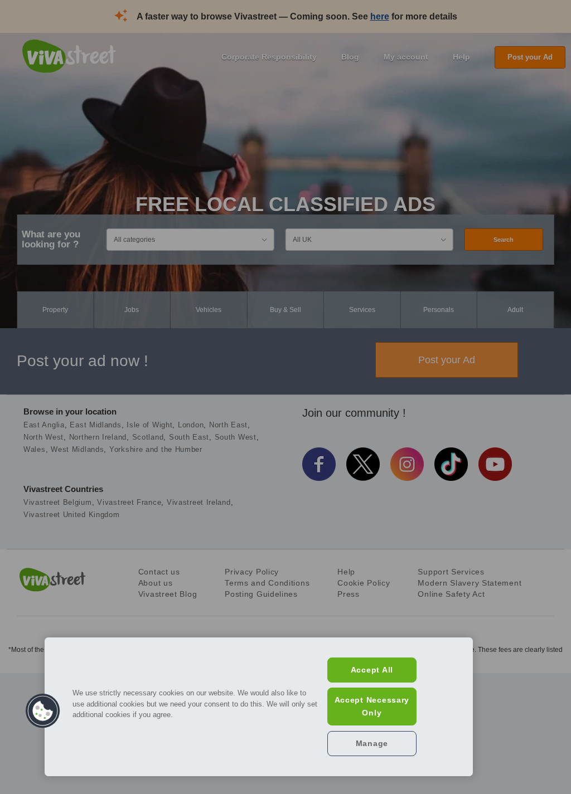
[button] (43, 711)
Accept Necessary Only (372, 706)
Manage (372, 743)
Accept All (372, 669)
